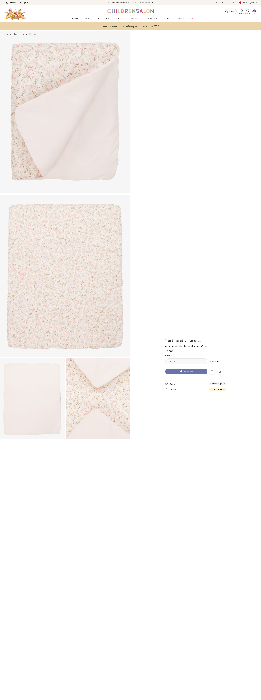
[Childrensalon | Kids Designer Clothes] (15, 14)
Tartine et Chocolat (183, 340)
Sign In (25, 3)
